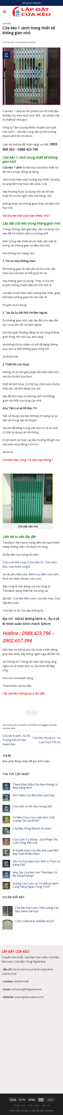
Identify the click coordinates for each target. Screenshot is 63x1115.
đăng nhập (21, 761)
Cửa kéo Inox (45, 598)
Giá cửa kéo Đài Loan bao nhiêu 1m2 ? (26, 215)
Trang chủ (19, 1105)
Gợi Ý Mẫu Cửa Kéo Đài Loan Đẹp (33, 795)
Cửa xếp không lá (31, 610)
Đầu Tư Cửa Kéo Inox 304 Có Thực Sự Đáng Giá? (36, 863)
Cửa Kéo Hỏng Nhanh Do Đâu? (32, 828)
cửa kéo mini (9, 728)
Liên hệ (46, 1105)
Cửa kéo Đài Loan (24, 598)
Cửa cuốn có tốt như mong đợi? (33, 806)
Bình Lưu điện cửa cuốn (44, 574)
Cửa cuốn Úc (36, 562)
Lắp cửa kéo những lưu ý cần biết (24, 693)
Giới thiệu (33, 1105)
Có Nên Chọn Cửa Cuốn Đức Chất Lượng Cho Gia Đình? (34, 819)
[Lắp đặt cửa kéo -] (31, 12)
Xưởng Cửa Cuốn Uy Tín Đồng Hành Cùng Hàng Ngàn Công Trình (35, 885)
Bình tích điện (11, 579)
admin (32, 42)
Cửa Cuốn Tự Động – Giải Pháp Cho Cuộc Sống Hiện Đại (35, 841)
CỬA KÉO (7, 23)
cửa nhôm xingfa (19, 566)
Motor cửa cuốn (31, 579)
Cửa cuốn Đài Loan (14, 562)
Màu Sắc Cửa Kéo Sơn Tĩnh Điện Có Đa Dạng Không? (35, 874)
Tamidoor (9, 542)
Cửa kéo (8, 167)
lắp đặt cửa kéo (45, 1110)
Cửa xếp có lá (11, 610)
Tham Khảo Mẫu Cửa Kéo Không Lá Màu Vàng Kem (35, 786)
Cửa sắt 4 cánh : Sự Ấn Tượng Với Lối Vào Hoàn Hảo (16, 740)
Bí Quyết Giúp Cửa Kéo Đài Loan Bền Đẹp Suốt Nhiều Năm (36, 852)
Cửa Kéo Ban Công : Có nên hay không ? (28, 460)
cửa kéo (53, 724)
